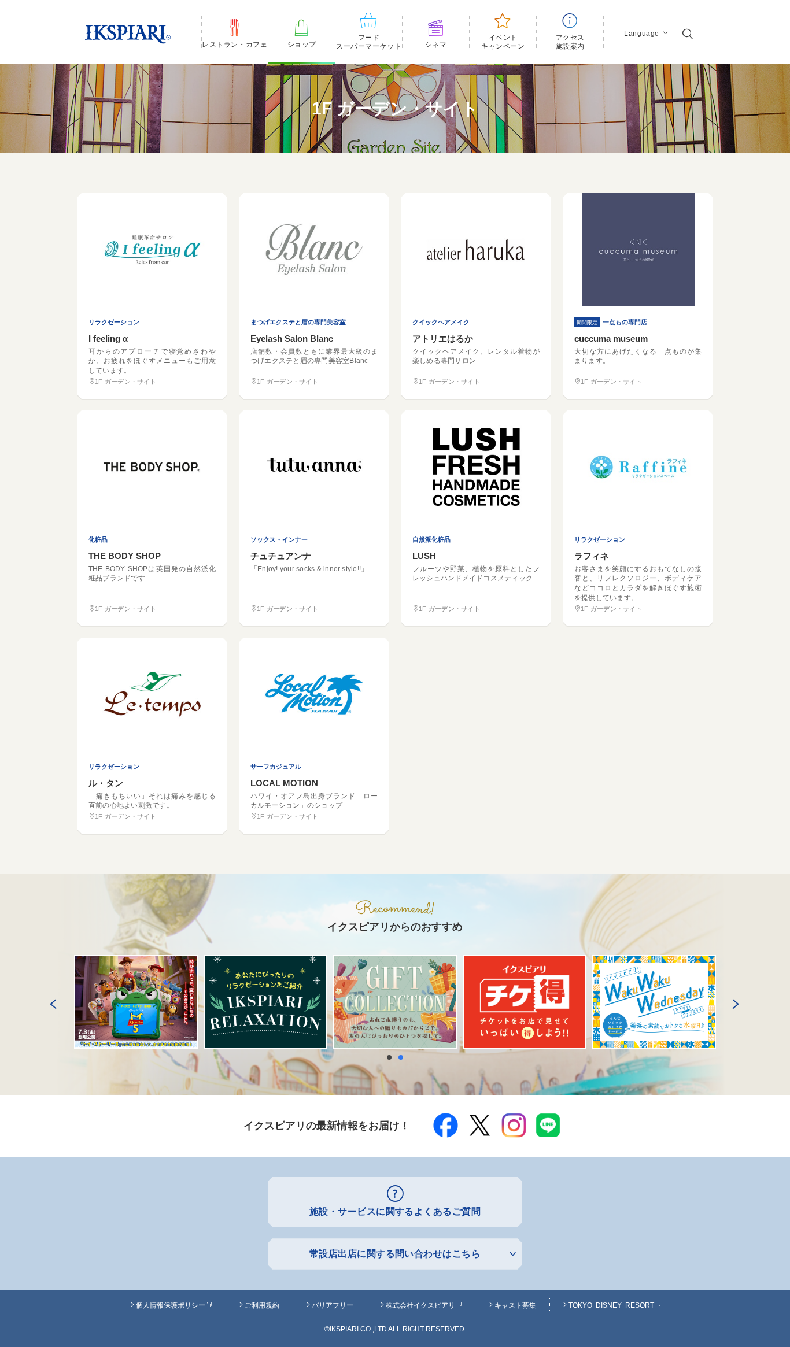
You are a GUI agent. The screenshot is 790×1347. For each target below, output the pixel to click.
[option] (136, 1002)
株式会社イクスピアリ (420, 1304)
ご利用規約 (262, 1304)
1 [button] (392, 1057)
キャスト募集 (515, 1304)
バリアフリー (332, 1304)
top (755, 1311)
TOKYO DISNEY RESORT (611, 1304)
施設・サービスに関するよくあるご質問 (395, 1211)
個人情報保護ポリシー (170, 1304)
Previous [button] (51, 1002)
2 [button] (403, 1057)
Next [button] (733, 1002)
